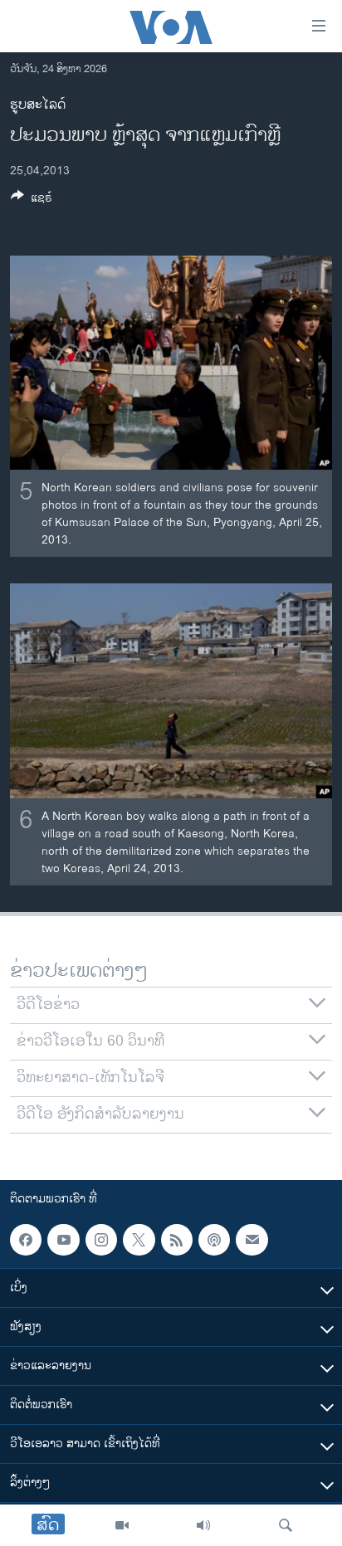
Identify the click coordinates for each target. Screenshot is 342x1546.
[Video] (122, 1525)
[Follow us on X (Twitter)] (138, 1240)
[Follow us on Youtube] (63, 1240)
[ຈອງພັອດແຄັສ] (251, 1240)
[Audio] (203, 1525)
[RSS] (177, 1240)
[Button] (31, 200)
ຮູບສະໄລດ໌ (38, 105)
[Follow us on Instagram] (101, 1240)
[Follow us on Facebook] (26, 1240)
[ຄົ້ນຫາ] (285, 1525)
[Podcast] (214, 1240)
